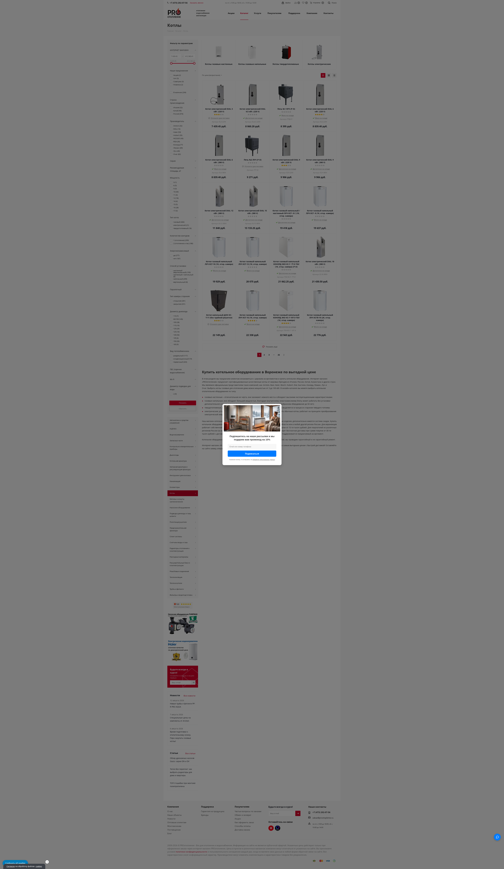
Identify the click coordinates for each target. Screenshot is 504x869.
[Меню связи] (497, 837)
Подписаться (252, 453)
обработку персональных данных (264, 459)
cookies (39, 866)
